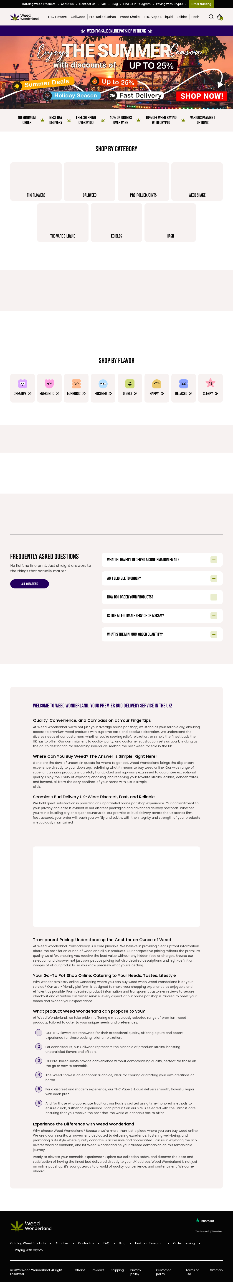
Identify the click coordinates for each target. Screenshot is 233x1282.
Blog (115, 4)
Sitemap (216, 1270)
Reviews (98, 1270)
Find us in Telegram (137, 4)
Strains (80, 1270)
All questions (29, 584)
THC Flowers (57, 17)
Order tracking (201, 4)
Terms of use (192, 1272)
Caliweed (78, 17)
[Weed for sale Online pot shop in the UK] (116, 72)
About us (67, 4)
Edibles (182, 17)
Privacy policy (135, 1272)
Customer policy (163, 1272)
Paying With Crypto (169, 4)
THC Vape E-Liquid (158, 17)
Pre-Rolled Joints (102, 17)
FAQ (103, 4)
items (221, 18)
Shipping (117, 1270)
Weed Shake (130, 17)
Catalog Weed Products (39, 4)
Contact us (87, 4)
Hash (195, 17)
